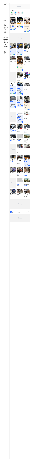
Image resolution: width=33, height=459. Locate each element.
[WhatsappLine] (13, 29)
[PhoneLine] (15, 29)
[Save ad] (15, 17)
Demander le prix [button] (13, 130)
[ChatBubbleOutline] (11, 29)
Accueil (12, 10)
